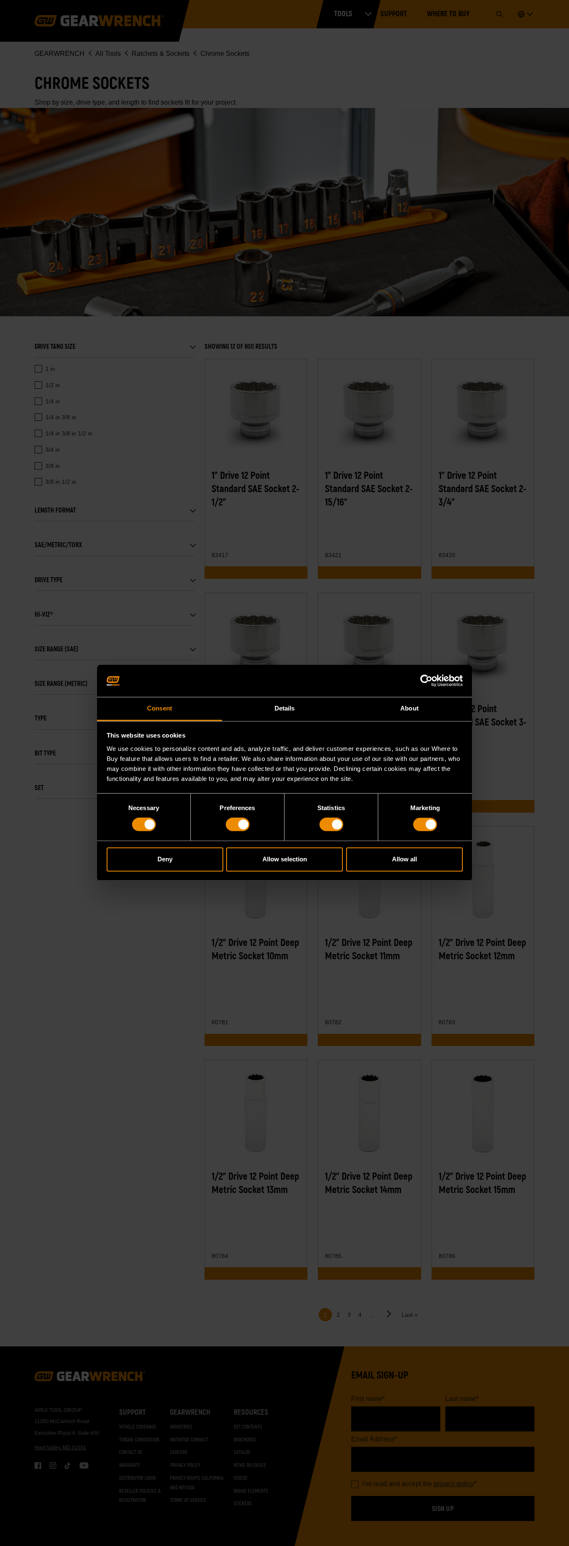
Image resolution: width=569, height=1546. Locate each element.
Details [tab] (285, 708)
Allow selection (284, 859)
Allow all (404, 859)
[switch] (238, 824)
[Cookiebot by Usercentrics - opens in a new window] (426, 681)
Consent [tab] (159, 708)
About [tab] (409, 708)
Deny (164, 859)
